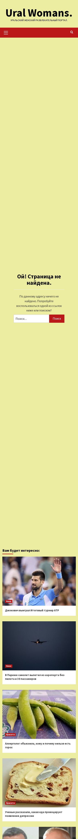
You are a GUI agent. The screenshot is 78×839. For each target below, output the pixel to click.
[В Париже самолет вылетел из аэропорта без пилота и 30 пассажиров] (39, 645)
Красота (10, 734)
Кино (8, 601)
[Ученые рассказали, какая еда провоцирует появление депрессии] (39, 782)
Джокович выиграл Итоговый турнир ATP (32, 610)
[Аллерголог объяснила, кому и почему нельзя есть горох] (39, 714)
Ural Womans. (39, 12)
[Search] (71, 32)
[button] (6, 32)
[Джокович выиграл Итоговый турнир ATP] (39, 581)
